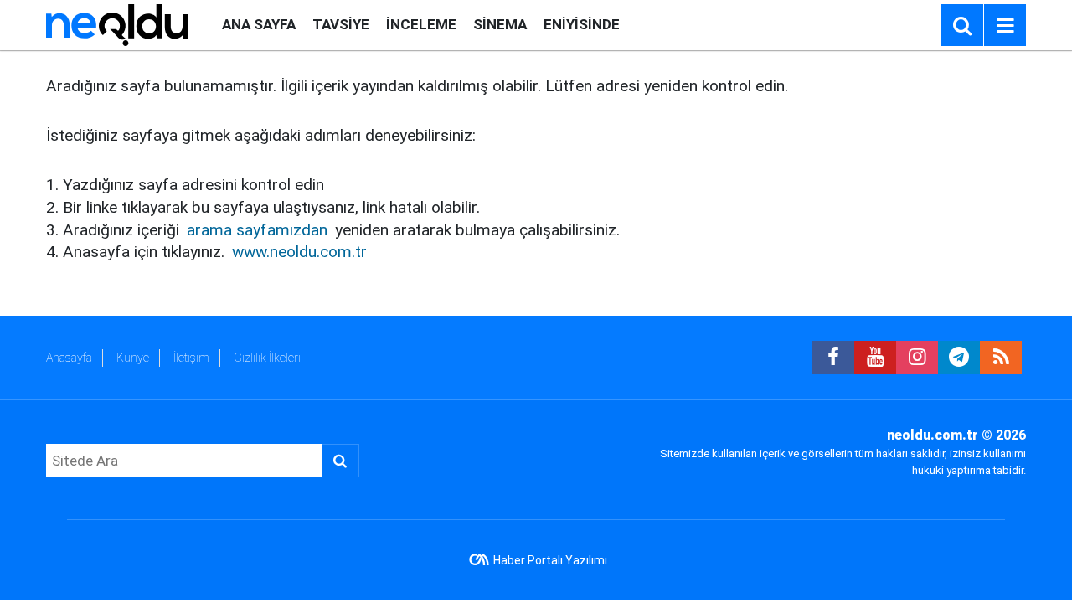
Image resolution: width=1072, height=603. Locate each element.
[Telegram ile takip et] (959, 357)
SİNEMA (500, 24)
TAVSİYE (340, 24)
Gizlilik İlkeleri (267, 357)
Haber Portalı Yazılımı (550, 560)
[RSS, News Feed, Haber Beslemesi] (1001, 357)
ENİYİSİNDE (582, 24)
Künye (132, 357)
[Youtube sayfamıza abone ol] (875, 357)
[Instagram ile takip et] (917, 357)
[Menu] (1005, 26)
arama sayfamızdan (257, 230)
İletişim (191, 357)
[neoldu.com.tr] (117, 24)
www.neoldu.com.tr (299, 251)
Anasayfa (69, 357)
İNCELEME (421, 24)
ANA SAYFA (259, 24)
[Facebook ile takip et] (833, 357)
